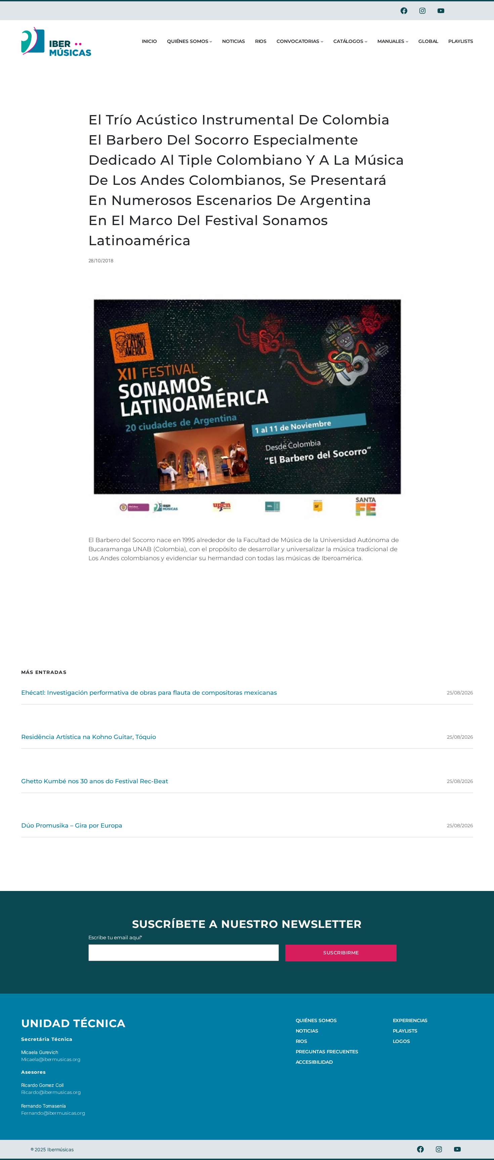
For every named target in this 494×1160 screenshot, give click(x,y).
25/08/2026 (460, 693)
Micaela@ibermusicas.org (51, 1059)
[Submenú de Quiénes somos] (210, 41)
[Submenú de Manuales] (407, 41)
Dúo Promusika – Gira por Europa (71, 825)
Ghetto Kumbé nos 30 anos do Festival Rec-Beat (94, 781)
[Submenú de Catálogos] (366, 41)
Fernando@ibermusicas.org (53, 1113)
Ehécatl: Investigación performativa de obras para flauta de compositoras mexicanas (149, 692)
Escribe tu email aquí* (115, 937)
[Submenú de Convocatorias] (322, 41)
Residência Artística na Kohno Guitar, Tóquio (88, 737)
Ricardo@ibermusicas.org (51, 1092)
